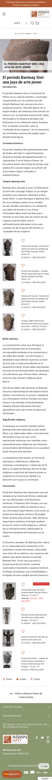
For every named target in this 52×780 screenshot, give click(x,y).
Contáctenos (12, 707)
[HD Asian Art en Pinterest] (47, 737)
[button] (23, 241)
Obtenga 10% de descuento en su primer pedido (25, 725)
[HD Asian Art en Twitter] (42, 737)
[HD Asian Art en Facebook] (36, 737)
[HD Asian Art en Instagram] (47, 741)
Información (12, 716)
